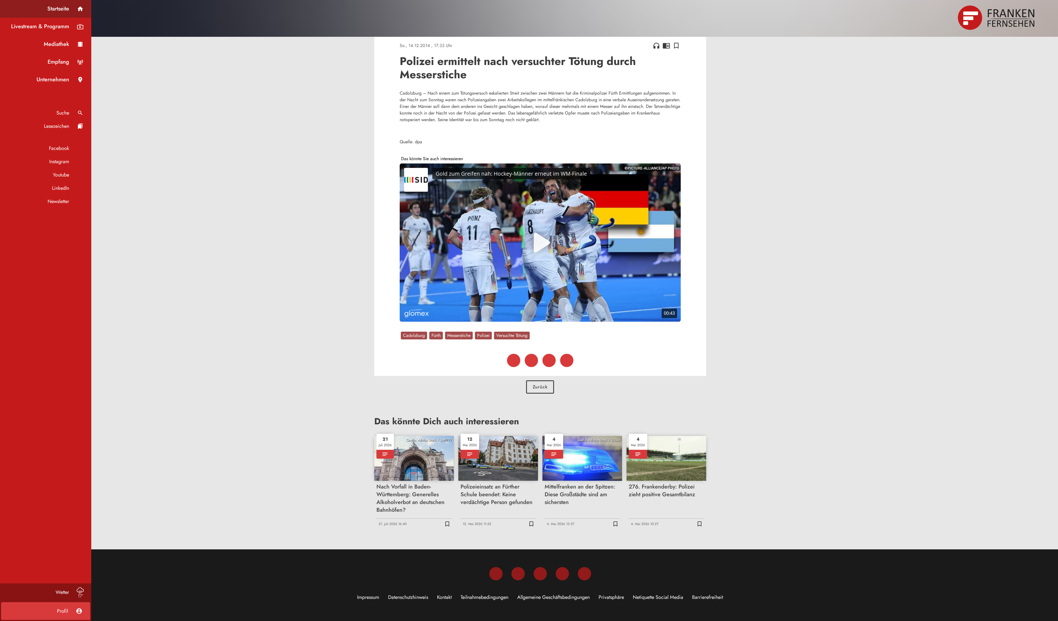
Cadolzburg (414, 335)
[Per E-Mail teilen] (566, 360)
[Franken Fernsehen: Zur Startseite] (997, 18)
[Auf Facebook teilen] (513, 360)
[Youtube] (540, 573)
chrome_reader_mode (666, 46)
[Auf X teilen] (531, 360)
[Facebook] (496, 573)
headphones (656, 46)
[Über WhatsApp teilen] (549, 360)
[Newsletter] (584, 573)
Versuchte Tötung (511, 335)
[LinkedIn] (562, 573)
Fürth (436, 335)
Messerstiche (458, 335)
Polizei (483, 335)
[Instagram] (518, 573)
